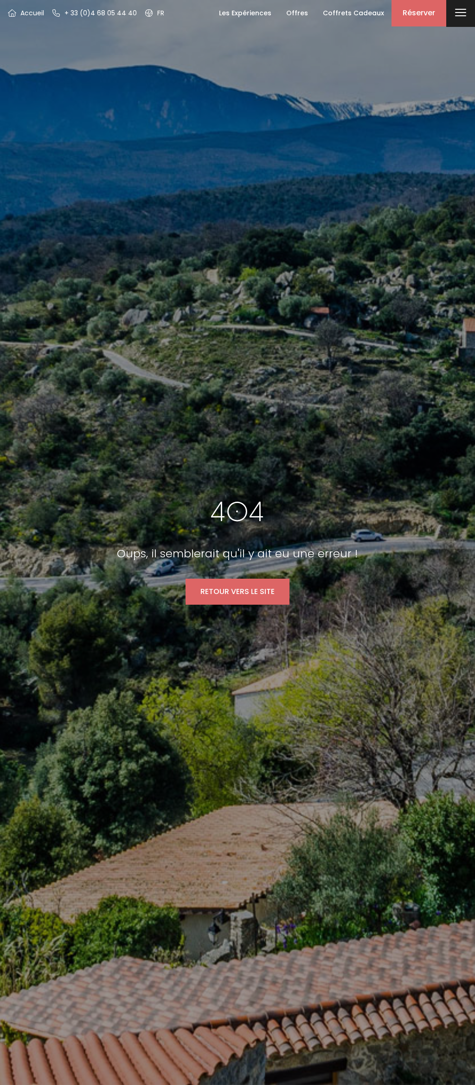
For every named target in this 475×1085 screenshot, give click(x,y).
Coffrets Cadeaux (353, 13)
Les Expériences (245, 13)
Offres (297, 13)
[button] (154, 13)
